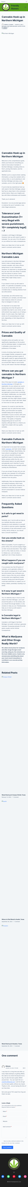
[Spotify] (8, 1176)
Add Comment (7, 1126)
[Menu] (25, 7)
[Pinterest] (14, 1176)
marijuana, (9, 449)
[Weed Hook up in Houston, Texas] (14, 983)
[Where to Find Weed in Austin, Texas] (14, 858)
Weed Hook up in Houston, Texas (12, 1044)
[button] (27, 1)
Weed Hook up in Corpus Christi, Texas (14, 795)
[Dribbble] (25, 1176)
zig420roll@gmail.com (8, 1082)
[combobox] (12, 1)
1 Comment (4, 28)
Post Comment (7, 1147)
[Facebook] (2, 1176)
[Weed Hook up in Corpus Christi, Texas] (14, 734)
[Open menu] (14, 1172)
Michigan (4, 26)
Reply (24, 1068)
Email (5, 1116)
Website (5, 1121)
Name (5, 1111)
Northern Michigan (12, 26)
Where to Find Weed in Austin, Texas (13, 919)
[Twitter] (19, 1176)
